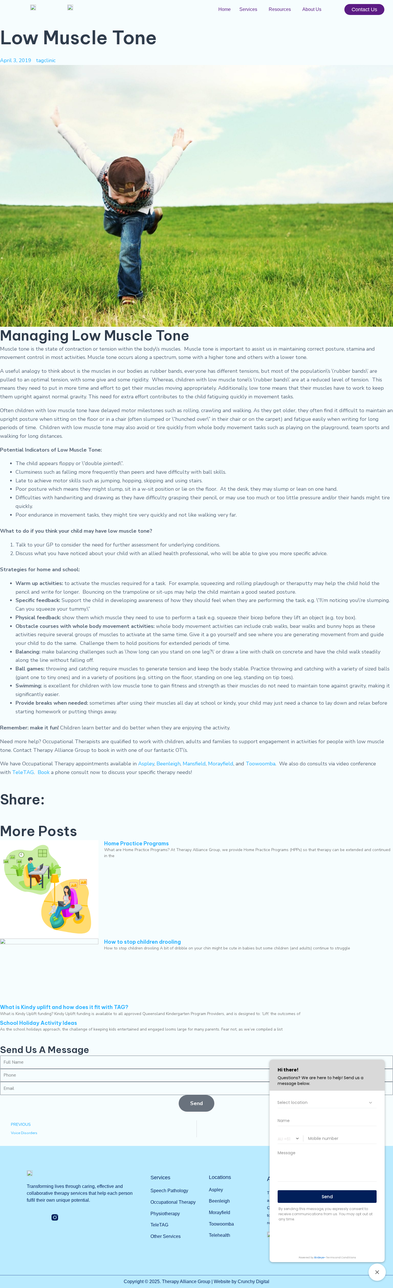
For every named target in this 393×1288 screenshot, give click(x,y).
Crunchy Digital (253, 1281)
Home (224, 9)
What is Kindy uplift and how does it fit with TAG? (64, 1007)
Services (248, 9)
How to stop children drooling (142, 942)
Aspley (146, 763)
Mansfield (194, 763)
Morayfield (220, 763)
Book (43, 772)
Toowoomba (260, 763)
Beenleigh (168, 763)
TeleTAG (23, 772)
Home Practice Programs (136, 843)
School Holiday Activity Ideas (38, 1023)
